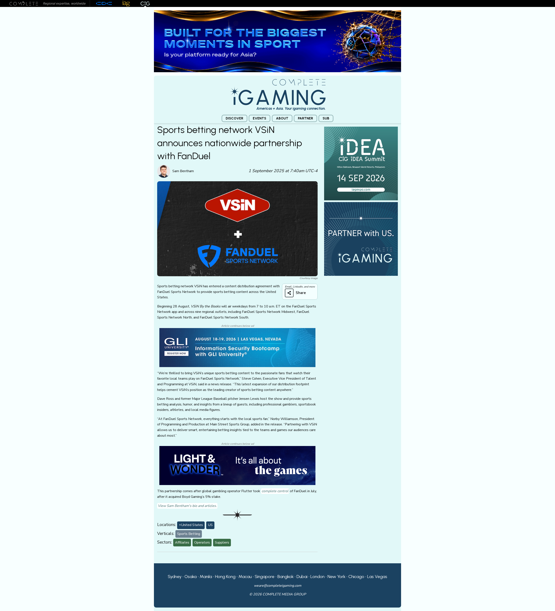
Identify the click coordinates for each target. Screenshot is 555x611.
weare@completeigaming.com (277, 585)
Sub (326, 118)
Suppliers (222, 542)
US (210, 525)
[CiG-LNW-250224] (237, 465)
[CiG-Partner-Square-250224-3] (361, 238)
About (282, 118)
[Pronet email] (277, 41)
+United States (191, 525)
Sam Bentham (183, 171)
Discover (234, 118)
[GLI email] (237, 347)
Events (259, 118)
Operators (202, 542)
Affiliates (182, 542)
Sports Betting (188, 533)
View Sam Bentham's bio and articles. (187, 505)
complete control (275, 491)
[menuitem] (234, 118)
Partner (305, 118)
